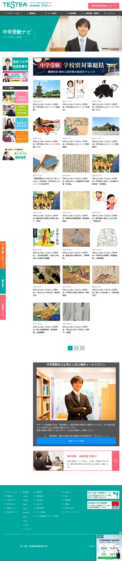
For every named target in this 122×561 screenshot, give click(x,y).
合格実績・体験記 (92, 13)
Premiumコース (12, 512)
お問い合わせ (69, 508)
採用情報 (68, 500)
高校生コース (11, 508)
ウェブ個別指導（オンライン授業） (47, 516)
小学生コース (11, 500)
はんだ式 (39, 504)
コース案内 (52, 13)
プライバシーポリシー (72, 512)
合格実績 (39, 492)
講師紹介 (32, 13)
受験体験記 (39, 496)
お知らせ (68, 492)
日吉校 (25, 508)
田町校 (25, 516)
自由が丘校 (26, 512)
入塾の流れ (39, 500)
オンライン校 (26, 529)
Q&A (66, 496)
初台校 (25, 520)
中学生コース (11, 504)
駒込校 (25, 504)
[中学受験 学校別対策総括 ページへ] (76, 66)
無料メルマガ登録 (76, 441)
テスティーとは (13, 13)
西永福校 (25, 500)
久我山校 (25, 496)
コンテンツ (111, 13)
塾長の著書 (39, 508)
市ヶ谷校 (25, 525)
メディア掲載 (40, 512)
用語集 (67, 504)
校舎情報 (72, 13)
